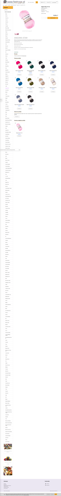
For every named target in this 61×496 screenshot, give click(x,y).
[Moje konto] (43, 2)
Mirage (6, 399)
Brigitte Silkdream (7, 401)
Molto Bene (7, 254)
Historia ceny (43, 13)
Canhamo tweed (7, 288)
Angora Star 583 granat (53, 70)
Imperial (6, 162)
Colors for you (7, 222)
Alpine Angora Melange (8, 120)
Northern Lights (7, 148)
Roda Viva (6, 393)
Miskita (6, 302)
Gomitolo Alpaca (7, 220)
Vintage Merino (7, 110)
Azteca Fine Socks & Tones (8, 425)
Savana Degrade (7, 164)
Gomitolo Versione (8, 170)
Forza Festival (7, 441)
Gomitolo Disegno (7, 435)
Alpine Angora (7, 118)
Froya (6, 344)
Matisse (6, 324)
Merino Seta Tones (8, 429)
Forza (6, 330)
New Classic (7, 266)
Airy (5, 318)
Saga (6, 395)
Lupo (6, 180)
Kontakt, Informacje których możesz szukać (7, 486)
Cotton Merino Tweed (8, 188)
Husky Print (7, 130)
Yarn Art (45, 10)
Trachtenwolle (7, 96)
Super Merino (7, 140)
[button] (27, 19)
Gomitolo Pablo (7, 264)
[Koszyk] (48, 2)
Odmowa (52, 494)
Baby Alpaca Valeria (8, 132)
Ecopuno (6, 391)
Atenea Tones (7, 320)
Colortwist (6, 214)
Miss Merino (7, 108)
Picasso (6, 312)
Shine (6, 100)
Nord (6, 116)
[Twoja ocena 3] (47, 9)
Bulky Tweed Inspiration (8, 422)
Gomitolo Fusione (7, 326)
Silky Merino (7, 286)
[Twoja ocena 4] (48, 9)
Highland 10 (7, 78)
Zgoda (56, 494)
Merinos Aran (7, 322)
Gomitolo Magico (7, 316)
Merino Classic (7, 160)
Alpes (6, 112)
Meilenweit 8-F (7, 274)
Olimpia (6, 228)
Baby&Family (7, 150)
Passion (6, 230)
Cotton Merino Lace (8, 294)
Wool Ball (6, 252)
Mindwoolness (7, 190)
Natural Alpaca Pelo (8, 196)
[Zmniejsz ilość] (45, 18)
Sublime (6, 126)
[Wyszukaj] (37, 2)
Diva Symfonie (7, 433)
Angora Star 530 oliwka (30, 87)
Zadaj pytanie (17, 116)
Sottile (6, 284)
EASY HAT (6, 136)
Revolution (6, 226)
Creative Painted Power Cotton (8, 412)
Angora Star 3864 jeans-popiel (19, 104)
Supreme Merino (7, 138)
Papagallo (6, 212)
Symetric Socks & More (8, 431)
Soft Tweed (7, 198)
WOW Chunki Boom (8, 304)
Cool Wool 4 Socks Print (8, 405)
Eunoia (6, 292)
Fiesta (6, 340)
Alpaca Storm (7, 348)
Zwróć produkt (6, 488)
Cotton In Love (7, 194)
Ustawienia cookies (6, 487)
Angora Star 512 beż (42, 87)
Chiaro (6, 439)
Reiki (6, 278)
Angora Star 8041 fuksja (19, 70)
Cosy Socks (7, 414)
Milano (6, 158)
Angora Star (7, 88)
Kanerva (6, 270)
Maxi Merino (7, 102)
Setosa (6, 314)
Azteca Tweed (7, 202)
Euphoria (6, 204)
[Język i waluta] (54, 2)
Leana (6, 94)
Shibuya (6, 387)
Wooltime (6, 244)
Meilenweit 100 (7, 276)
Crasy (6, 389)
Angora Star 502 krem (53, 87)
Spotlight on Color (7, 282)
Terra (6, 418)
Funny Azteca (7, 246)
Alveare (6, 256)
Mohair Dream (7, 232)
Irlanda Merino (7, 134)
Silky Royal (6, 234)
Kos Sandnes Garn (7, 310)
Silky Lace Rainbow (8, 420)
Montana (6, 82)
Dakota (6, 306)
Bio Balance (7, 106)
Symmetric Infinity (7, 375)
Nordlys (6, 346)
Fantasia (6, 240)
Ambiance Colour (7, 146)
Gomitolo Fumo (7, 383)
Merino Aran (7, 184)
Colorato (6, 342)
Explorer (6, 192)
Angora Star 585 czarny (41, 70)
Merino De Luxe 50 (7, 144)
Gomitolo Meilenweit (8, 238)
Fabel (6, 114)
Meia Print (6, 371)
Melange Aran (7, 296)
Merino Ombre (7, 403)
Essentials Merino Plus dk (8, 338)
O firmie (5, 483)
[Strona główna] (14, 2)
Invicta (6, 300)
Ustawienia (48, 494)
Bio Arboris (6, 154)
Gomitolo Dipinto (7, 262)
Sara (6, 174)
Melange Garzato (7, 298)
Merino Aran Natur (7, 124)
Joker (6, 86)
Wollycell (6, 416)
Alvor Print (6, 290)
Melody (6, 92)
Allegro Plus (7, 182)
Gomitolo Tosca (7, 200)
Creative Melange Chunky (7, 335)
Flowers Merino (7, 142)
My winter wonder (7, 280)
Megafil (6, 98)
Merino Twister (7, 272)
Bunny (6, 152)
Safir (6, 156)
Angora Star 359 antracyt (30, 104)
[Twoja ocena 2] (46, 9)
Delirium (6, 427)
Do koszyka (19, 74)
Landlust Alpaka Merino (8, 168)
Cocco (6, 218)
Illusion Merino (7, 385)
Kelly (6, 379)
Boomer (6, 186)
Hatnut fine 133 (7, 122)
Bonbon (6, 216)
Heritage (6, 210)
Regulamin (5, 484)
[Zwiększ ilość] (42, 18)
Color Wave (7, 90)
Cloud (6, 328)
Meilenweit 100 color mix (8, 350)
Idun (6, 397)
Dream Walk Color (7, 250)
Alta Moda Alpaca (7, 178)
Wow (6, 224)
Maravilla (6, 248)
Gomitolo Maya (7, 166)
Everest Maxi (7, 268)
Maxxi (6, 308)
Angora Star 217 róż (19, 132)
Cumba (6, 104)
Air (5, 236)
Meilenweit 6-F (7, 172)
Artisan (6, 242)
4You (6, 258)
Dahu (6, 128)
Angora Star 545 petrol (19, 87)
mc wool (6, 176)
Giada (6, 381)
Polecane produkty (17, 58)
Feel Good (6, 437)
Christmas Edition (7, 332)
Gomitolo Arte (7, 260)
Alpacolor (6, 206)
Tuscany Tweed (7, 208)
